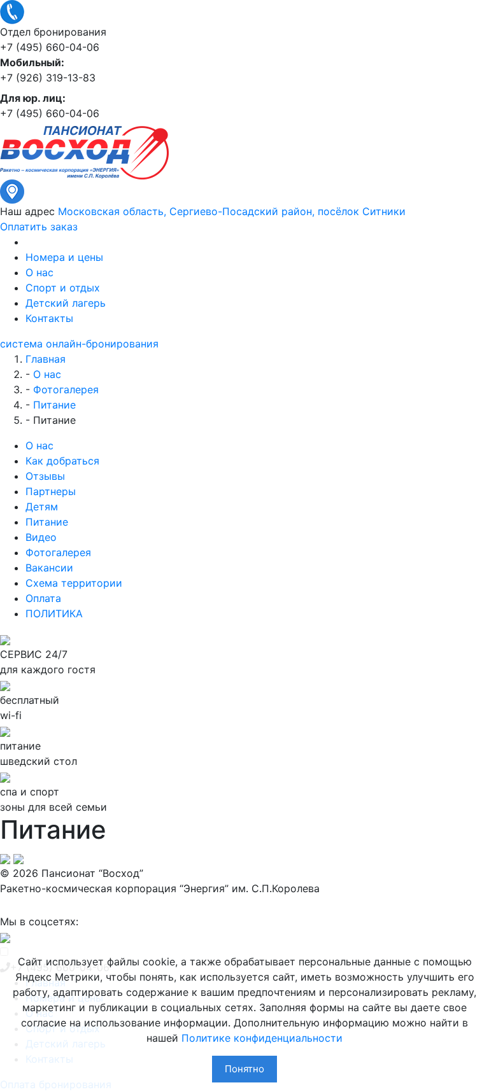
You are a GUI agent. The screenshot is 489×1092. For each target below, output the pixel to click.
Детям (41, 506)
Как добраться (62, 460)
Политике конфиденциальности (262, 1038)
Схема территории (73, 583)
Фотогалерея (58, 552)
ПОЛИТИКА (54, 613)
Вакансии (49, 567)
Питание (46, 521)
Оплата (43, 598)
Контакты (49, 318)
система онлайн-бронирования (79, 343)
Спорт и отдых (62, 287)
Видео (41, 537)
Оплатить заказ (39, 226)
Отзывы (45, 476)
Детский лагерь (65, 303)
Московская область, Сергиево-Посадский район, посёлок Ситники (232, 211)
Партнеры (50, 491)
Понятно (244, 1069)
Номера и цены (64, 257)
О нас (39, 272)
